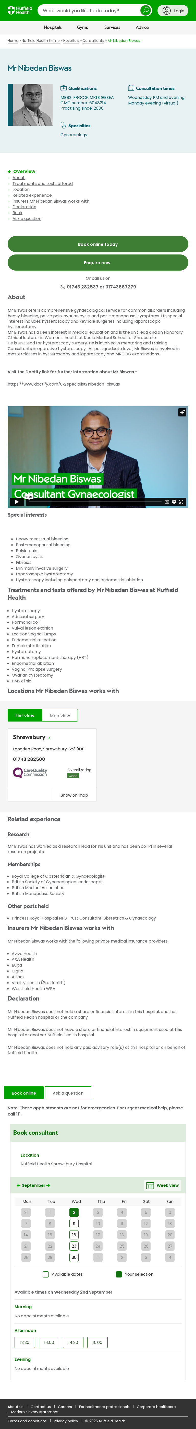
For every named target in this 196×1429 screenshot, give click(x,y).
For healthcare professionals (104, 1406)
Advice (142, 27)
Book (17, 213)
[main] (98, 716)
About (19, 178)
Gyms (82, 27)
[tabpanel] (98, 766)
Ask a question (27, 219)
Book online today (98, 244)
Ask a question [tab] (68, 1093)
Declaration (24, 207)
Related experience (32, 195)
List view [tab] (25, 716)
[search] (95, 10)
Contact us (41, 1406)
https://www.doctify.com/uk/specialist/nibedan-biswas (64, 384)
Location (21, 189)
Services (112, 27)
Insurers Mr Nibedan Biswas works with (51, 201)
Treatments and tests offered (43, 184)
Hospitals (53, 27)
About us (15, 1406)
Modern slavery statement (35, 1411)
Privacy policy (66, 1421)
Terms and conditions (27, 1421)
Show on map (74, 795)
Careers (65, 1406)
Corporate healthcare (156, 1406)
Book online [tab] (24, 1093)
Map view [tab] (60, 716)
